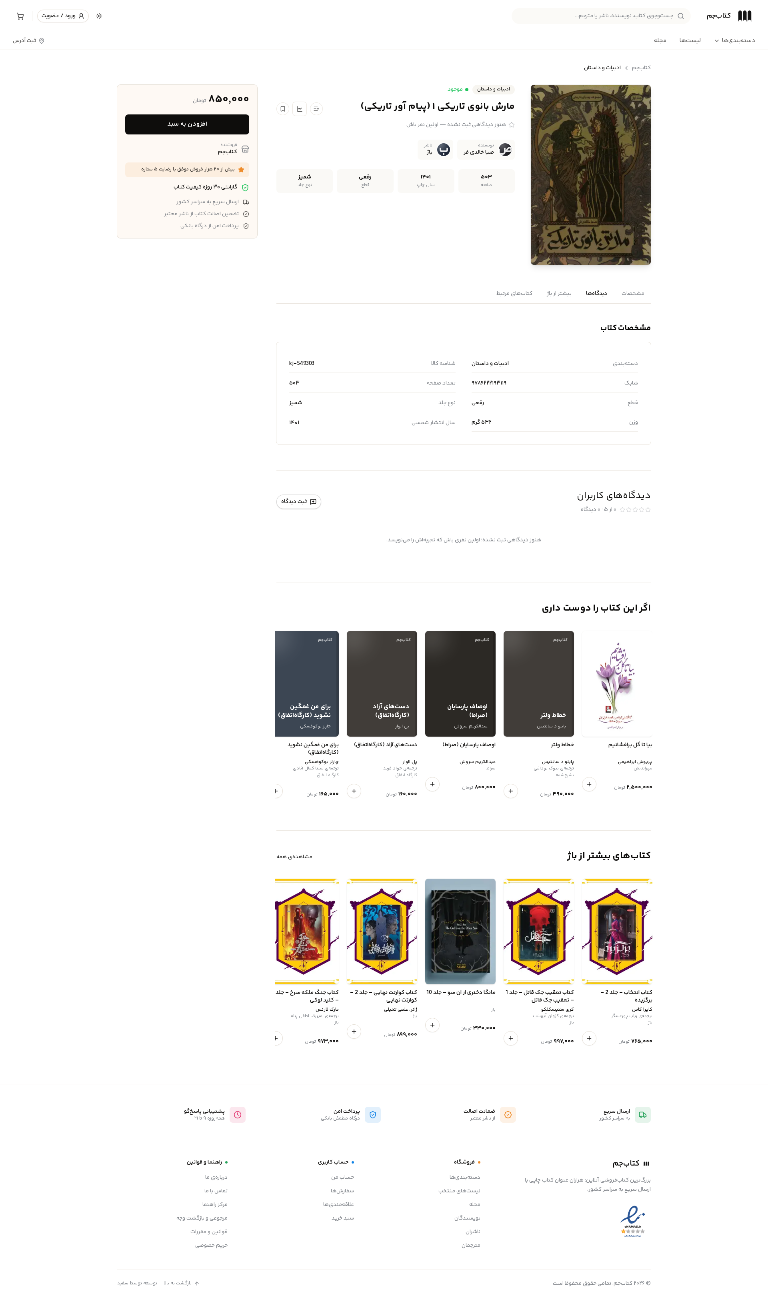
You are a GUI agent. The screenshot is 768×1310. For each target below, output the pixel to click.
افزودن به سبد (187, 124)
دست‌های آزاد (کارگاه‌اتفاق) (385, 745)
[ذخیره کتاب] (282, 108)
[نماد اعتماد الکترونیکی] (633, 1221)
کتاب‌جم (641, 68)
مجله (660, 40)
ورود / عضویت (59, 16)
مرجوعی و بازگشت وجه (202, 1218)
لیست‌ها (690, 40)
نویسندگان (467, 1218)
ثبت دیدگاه (294, 501)
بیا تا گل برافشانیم (630, 745)
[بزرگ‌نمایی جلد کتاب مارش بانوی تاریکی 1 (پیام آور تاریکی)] (591, 175)
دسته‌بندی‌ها (738, 40)
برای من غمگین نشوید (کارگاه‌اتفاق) (313, 749)
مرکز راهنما (215, 1205)
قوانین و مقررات (209, 1232)
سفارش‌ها (342, 1191)
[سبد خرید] (20, 16)
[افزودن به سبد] (589, 784)
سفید (122, 1283)
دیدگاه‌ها (596, 293)
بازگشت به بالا (178, 1283)
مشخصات (633, 293)
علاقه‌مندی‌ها (338, 1205)
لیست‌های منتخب (459, 1191)
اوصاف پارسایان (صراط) (469, 745)
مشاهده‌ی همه (294, 857)
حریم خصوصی (211, 1246)
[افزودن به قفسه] (316, 108)
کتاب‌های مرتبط (514, 293)
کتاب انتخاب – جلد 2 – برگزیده (626, 997)
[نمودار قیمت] (299, 109)
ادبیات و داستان (602, 68)
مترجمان (471, 1246)
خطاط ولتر (562, 745)
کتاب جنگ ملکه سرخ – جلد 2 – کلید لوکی (305, 997)
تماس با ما (216, 1191)
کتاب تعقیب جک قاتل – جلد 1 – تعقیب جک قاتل (540, 997)
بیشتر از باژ (559, 293)
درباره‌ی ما (216, 1178)
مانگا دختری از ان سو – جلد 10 (461, 993)
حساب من (342, 1178)
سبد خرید (343, 1218)
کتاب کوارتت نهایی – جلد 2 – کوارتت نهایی (383, 997)
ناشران (473, 1232)
